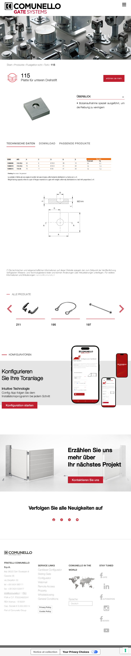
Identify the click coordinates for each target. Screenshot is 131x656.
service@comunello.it (45, 275)
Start (9, 64)
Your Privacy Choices (76, 651)
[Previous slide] (10, 309)
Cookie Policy (45, 611)
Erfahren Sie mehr (114, 78)
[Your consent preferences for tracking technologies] (125, 650)
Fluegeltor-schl (34, 64)
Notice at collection (45, 651)
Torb (46, 64)
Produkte (19, 64)
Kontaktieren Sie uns (85, 480)
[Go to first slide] (121, 309)
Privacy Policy (45, 607)
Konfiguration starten (19, 405)
